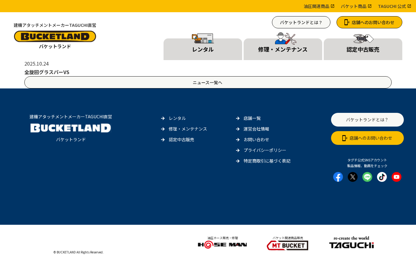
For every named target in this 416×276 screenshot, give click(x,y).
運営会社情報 (256, 129)
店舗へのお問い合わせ (373, 22)
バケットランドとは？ (301, 22)
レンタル (177, 118)
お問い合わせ (256, 139)
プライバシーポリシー (265, 150)
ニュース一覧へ (208, 82)
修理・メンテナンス (188, 129)
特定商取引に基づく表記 (267, 161)
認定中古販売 (181, 139)
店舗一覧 (252, 118)
